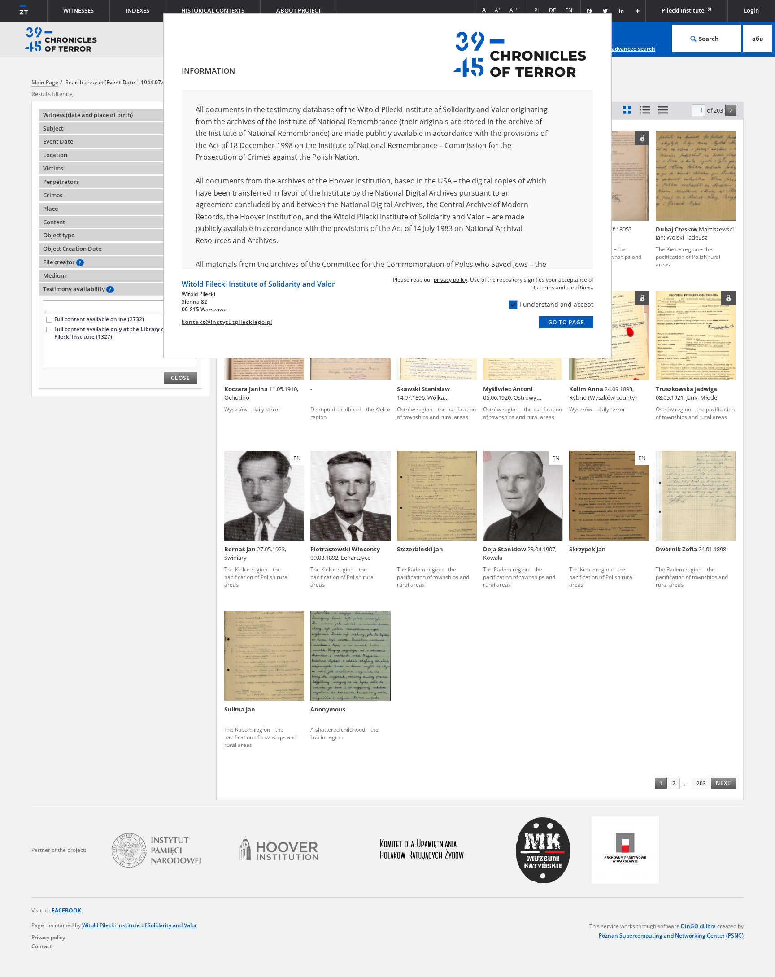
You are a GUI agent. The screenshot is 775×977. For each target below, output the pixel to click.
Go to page (566, 322)
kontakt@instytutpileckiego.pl (227, 322)
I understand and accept (556, 304)
